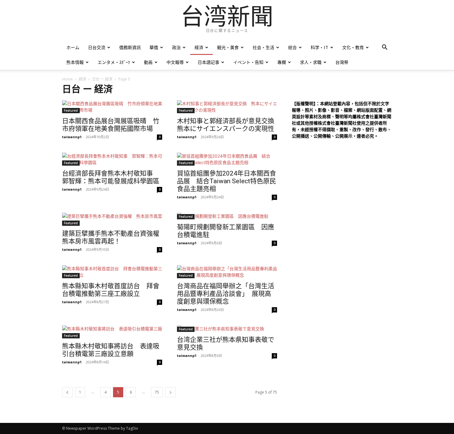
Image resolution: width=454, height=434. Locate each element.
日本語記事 (208, 62)
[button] (384, 48)
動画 (148, 62)
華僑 (153, 47)
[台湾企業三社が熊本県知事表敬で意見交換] (227, 328)
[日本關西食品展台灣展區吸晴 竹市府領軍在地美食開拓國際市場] (112, 106)
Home (67, 79)
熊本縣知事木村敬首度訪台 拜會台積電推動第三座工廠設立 (110, 289)
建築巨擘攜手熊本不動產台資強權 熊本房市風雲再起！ (114, 237)
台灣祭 (341, 62)
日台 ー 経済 (102, 79)
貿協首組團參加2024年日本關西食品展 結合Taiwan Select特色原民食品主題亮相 (226, 181)
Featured (71, 110)
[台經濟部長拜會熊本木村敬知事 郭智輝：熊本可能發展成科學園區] (112, 159)
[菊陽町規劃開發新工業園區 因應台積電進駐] (227, 216)
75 (157, 392)
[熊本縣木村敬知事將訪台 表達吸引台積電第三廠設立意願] (112, 331)
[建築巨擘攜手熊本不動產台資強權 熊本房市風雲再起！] (112, 219)
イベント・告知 (248, 62)
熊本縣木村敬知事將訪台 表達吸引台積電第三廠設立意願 (110, 350)
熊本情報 (75, 62)
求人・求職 (311, 62)
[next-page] (170, 392)
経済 (199, 47)
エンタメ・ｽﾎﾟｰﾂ (114, 62)
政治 (176, 47)
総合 (292, 47)
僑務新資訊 (130, 47)
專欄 (281, 62)
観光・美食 (228, 47)
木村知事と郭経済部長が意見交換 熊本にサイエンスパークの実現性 (229, 124)
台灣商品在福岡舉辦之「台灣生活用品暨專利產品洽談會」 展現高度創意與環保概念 (225, 293)
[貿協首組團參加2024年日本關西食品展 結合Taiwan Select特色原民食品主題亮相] (227, 159)
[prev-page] (67, 392)
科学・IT (319, 47)
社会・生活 (263, 47)
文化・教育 (353, 47)
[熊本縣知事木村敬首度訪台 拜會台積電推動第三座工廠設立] (112, 271)
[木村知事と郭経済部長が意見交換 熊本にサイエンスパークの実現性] (227, 106)
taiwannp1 (72, 136)
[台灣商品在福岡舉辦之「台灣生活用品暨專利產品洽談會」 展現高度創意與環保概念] (227, 271)
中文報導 (175, 62)
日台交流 (96, 47)
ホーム (72, 47)
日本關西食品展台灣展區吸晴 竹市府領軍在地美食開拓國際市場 (110, 124)
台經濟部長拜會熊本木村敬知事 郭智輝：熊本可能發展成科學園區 (110, 177)
